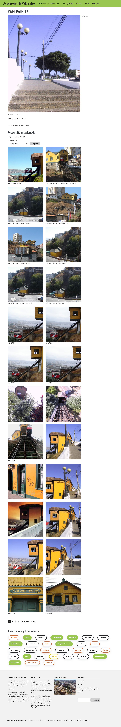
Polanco (54, 656)
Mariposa (78, 650)
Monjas (105, 650)
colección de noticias (17, 681)
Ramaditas (83, 656)
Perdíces (40, 656)
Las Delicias (30, 650)
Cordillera (72, 637)
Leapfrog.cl (11, 720)
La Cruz (81, 644)
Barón (17, 114)
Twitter (80, 684)
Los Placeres (62, 650)
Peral (26, 656)
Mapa (87, 3)
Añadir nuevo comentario (19, 126)
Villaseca (49, 663)
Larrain (95, 644)
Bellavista (41, 637)
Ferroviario (32, 644)
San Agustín (15, 663)
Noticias (95, 3)
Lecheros (46, 650)
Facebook (81, 681)
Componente (12, 141)
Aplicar (35, 144)
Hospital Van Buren (64, 644)
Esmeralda (103, 637)
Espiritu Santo (15, 644)
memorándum (43, 683)
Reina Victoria (99, 656)
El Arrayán (88, 637)
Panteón (13, 656)
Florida (47, 644)
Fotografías (68, 3)
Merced (92, 650)
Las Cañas (14, 650)
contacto (92, 690)
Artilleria (14, 637)
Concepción (57, 637)
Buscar (96, 700)
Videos (79, 3)
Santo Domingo (32, 663)
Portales (68, 656)
